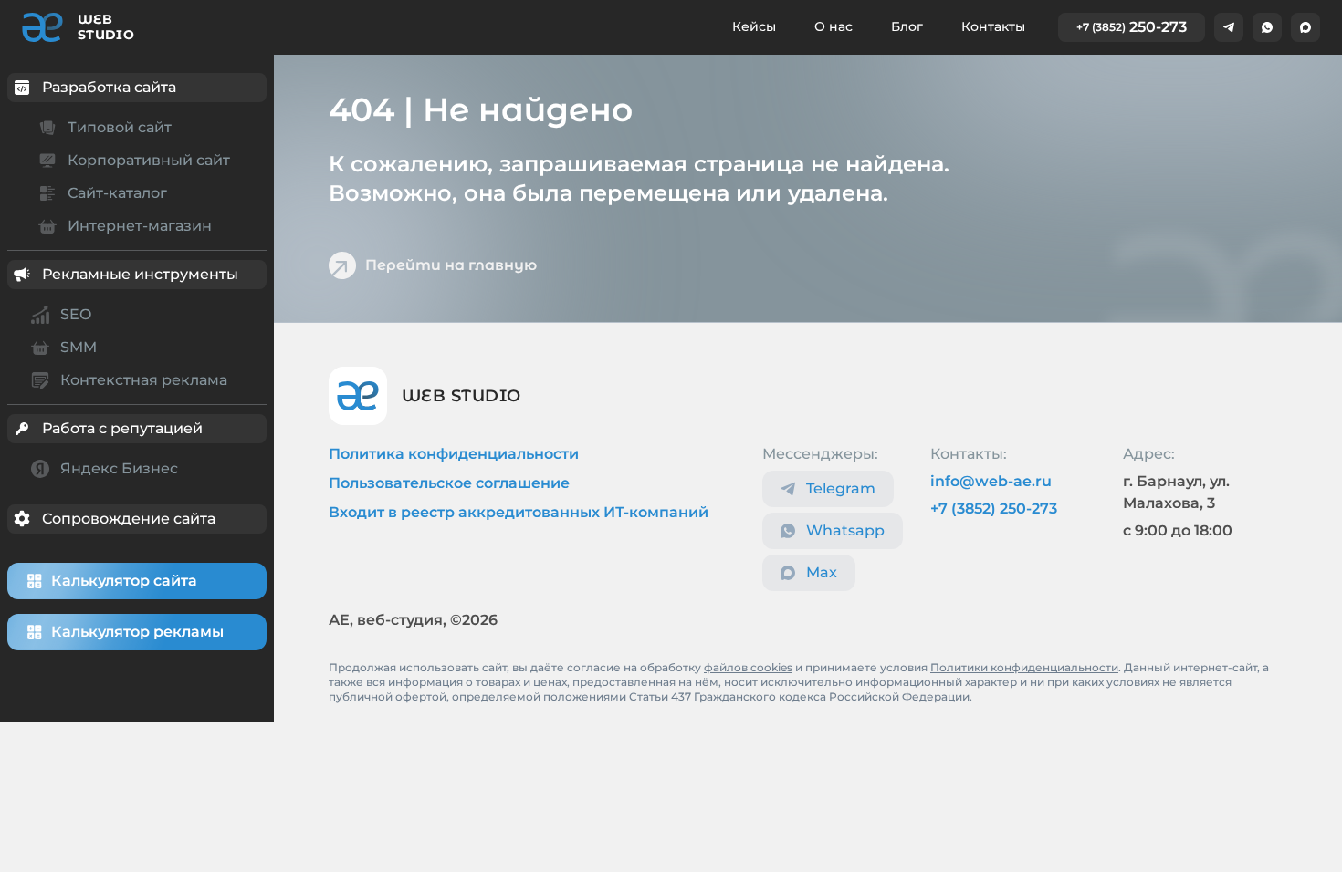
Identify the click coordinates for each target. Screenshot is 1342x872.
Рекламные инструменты (140, 274)
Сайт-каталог (117, 193)
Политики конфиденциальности (1024, 667)
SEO (75, 314)
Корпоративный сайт (149, 160)
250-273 (1131, 27)
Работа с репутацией (122, 428)
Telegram (840, 488)
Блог (907, 26)
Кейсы (754, 26)
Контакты (993, 26)
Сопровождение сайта (128, 518)
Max (821, 572)
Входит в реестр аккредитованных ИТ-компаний (518, 512)
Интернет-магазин (140, 225)
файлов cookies (748, 667)
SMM (78, 347)
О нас (833, 26)
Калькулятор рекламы (137, 631)
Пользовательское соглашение (449, 483)
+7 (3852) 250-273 (993, 508)
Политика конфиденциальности (454, 453)
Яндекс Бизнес (119, 468)
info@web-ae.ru (991, 481)
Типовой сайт (120, 127)
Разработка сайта (109, 87)
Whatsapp (845, 530)
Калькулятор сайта (124, 580)
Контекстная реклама (143, 380)
